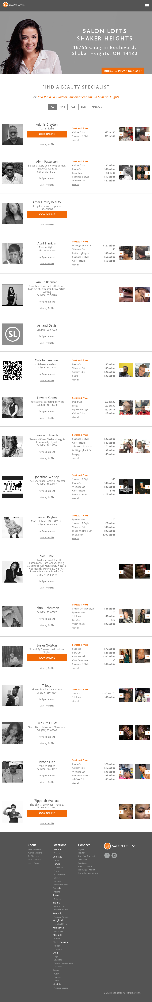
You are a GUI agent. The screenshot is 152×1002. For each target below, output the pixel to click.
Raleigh (57, 946)
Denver (57, 860)
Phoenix (57, 853)
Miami (56, 871)
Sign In (81, 849)
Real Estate (82, 863)
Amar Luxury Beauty (47, 202)
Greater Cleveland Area (63, 963)
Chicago (57, 899)
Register (81, 853)
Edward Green (47, 398)
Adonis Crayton (47, 125)
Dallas (56, 981)
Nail (73, 106)
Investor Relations (34, 853)
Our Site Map (33, 856)
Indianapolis (59, 906)
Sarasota (57, 881)
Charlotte (58, 949)
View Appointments (86, 866)
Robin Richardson (47, 608)
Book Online (46, 134)
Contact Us (82, 859)
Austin (56, 974)
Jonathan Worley (47, 477)
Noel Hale (47, 556)
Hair (62, 106)
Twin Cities (58, 931)
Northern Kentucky (61, 917)
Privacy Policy (33, 863)
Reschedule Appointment (88, 873)
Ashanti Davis (46, 325)
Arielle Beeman (46, 282)
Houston (57, 977)
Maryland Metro (60, 924)
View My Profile (47, 144)
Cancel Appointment (86, 870)
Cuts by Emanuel (47, 360)
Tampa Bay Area (61, 885)
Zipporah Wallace (46, 801)
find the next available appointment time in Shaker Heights (78, 97)
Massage (97, 106)
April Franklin (46, 243)
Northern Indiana (61, 910)
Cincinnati (58, 967)
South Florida (59, 874)
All (52, 106)
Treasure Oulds (46, 723)
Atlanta (57, 892)
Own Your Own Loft (86, 856)
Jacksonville (58, 868)
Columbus (58, 960)
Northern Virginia (61, 988)
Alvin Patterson (47, 162)
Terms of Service (34, 859)
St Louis (57, 938)
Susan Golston (47, 645)
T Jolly (46, 686)
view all (75, 140)
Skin (83, 106)
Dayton (57, 956)
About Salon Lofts (34, 849)
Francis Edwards (47, 435)
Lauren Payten (47, 517)
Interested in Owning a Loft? (123, 71)
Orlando (57, 878)
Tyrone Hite (46, 762)
